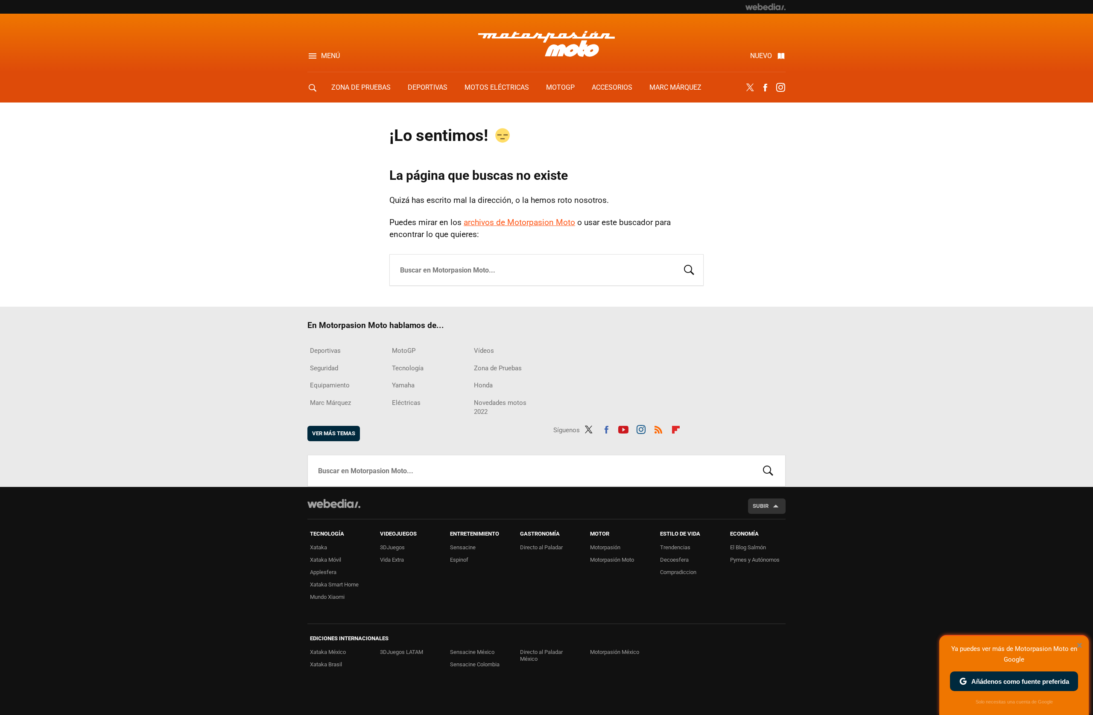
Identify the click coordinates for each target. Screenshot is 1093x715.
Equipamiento (330, 385)
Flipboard (676, 428)
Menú (330, 56)
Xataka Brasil (326, 664)
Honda (483, 385)
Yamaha (403, 385)
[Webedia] (765, 7)
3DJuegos (392, 547)
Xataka (318, 547)
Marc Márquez (675, 87)
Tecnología (408, 368)
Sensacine (463, 547)
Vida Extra (392, 560)
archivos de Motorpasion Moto (519, 222)
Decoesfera (674, 560)
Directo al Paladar (541, 547)
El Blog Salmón (748, 547)
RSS (658, 428)
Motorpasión (605, 547)
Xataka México (328, 652)
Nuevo (761, 56)
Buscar (689, 269)
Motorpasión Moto (612, 560)
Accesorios (612, 87)
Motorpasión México (614, 652)
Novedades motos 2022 (500, 407)
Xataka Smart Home (334, 584)
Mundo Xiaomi (327, 597)
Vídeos (484, 351)
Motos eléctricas (497, 87)
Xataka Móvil (325, 560)
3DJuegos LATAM (401, 652)
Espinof (459, 560)
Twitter (750, 87)
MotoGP (560, 87)
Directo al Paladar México (541, 655)
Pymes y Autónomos (755, 560)
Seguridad (324, 368)
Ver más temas (333, 433)
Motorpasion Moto (546, 44)
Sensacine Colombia (475, 664)
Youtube (623, 428)
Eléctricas (406, 403)
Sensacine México (472, 652)
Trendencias (675, 547)
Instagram (780, 87)
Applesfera (323, 572)
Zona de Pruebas (361, 87)
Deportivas (427, 87)
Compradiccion (678, 572)
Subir (761, 506)
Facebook (765, 87)
